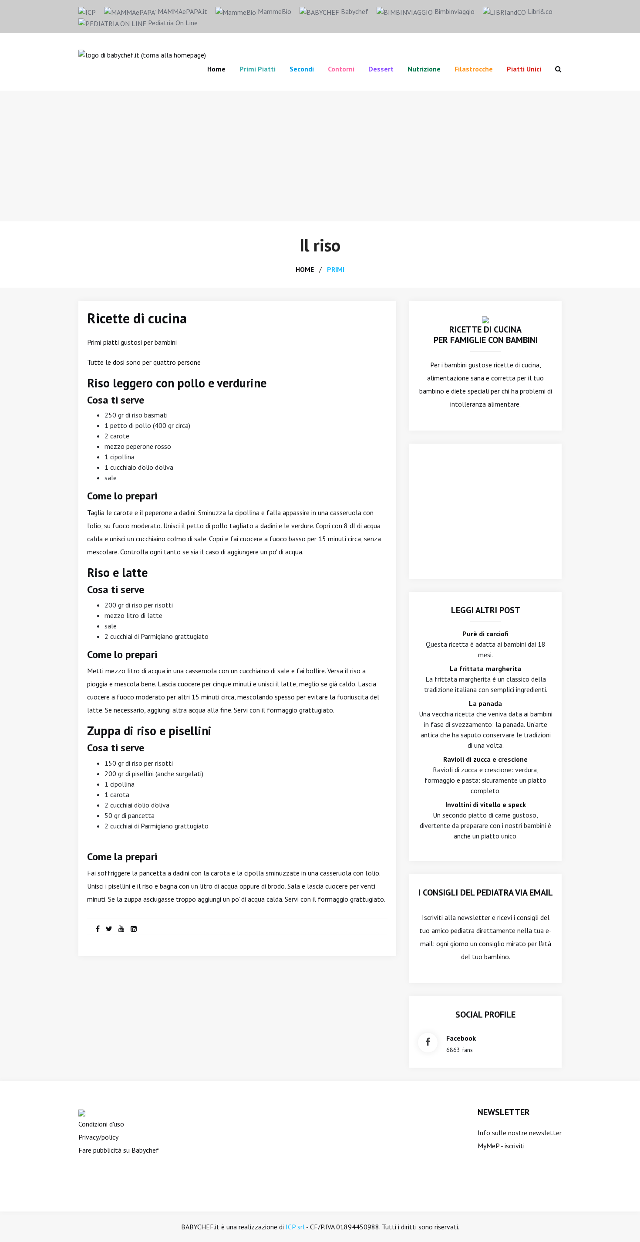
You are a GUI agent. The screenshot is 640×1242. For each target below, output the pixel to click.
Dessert (381, 68)
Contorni (341, 68)
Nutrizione (424, 68)
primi (335, 269)
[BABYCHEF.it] (485, 319)
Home (216, 68)
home (305, 269)
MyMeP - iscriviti (501, 1145)
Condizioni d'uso (101, 1124)
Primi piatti (257, 68)
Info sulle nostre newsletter (520, 1132)
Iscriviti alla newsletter (456, 917)
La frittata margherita (485, 668)
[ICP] (87, 11)
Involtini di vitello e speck (485, 804)
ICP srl (295, 1226)
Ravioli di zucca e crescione (485, 759)
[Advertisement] (320, 156)
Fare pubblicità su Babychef (118, 1150)
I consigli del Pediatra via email (485, 892)
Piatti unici (524, 68)
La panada (485, 703)
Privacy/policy (98, 1137)
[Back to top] (620, 1222)
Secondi (302, 68)
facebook (461, 1038)
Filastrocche (474, 68)
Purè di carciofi (485, 633)
